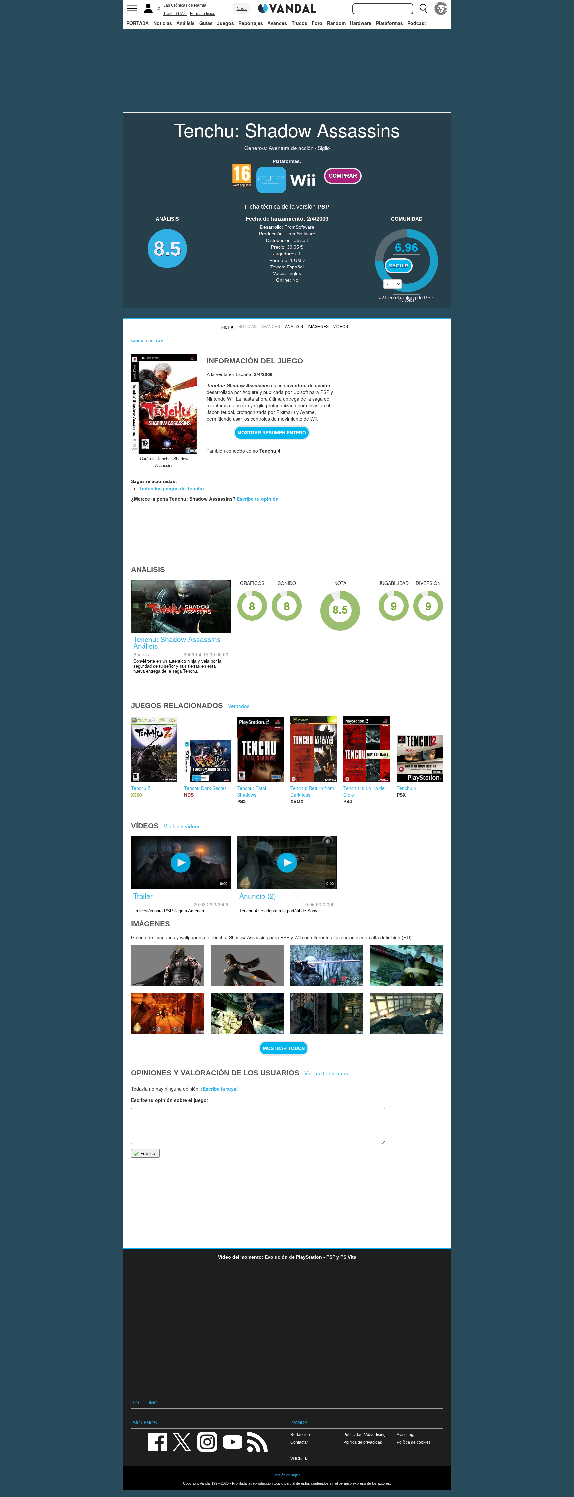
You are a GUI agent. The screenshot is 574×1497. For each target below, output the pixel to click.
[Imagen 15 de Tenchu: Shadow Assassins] (406, 1013)
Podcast (416, 23)
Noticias (162, 23)
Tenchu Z (141, 788)
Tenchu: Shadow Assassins (287, 129)
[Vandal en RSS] (257, 1441)
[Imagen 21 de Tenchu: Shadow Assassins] (247, 966)
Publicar (148, 1153)
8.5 (167, 248)
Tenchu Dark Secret (205, 788)
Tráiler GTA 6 (175, 13)
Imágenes (318, 326)
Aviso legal (407, 1434)
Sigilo (324, 147)
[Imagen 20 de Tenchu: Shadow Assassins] (326, 966)
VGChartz (299, 1458)
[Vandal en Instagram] (207, 1441)
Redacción (300, 1434)
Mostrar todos (284, 1048)
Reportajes (251, 23)
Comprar (343, 176)
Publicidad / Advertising (364, 1434)
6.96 (406, 246)
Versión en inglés (287, 1475)
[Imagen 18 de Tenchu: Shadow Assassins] (167, 1013)
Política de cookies (413, 1442)
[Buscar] (423, 8)
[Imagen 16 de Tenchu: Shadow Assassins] (326, 1013)
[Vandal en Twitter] (182, 1441)
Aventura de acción (291, 147)
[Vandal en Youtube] (232, 1441)
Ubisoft (300, 240)
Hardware (360, 23)
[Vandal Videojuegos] (287, 7)
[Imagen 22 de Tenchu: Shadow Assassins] (167, 966)
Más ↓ (242, 8)
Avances (277, 23)
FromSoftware (299, 227)
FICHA (227, 327)
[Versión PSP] (271, 180)
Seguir (398, 265)
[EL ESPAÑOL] (441, 8)
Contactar (299, 1442)
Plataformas (389, 23)
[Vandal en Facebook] (157, 1441)
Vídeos (340, 326)
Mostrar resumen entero (272, 432)
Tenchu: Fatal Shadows (251, 791)
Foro (317, 23)
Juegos (225, 23)
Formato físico (202, 13)
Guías (206, 23)
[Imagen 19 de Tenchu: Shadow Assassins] (406, 966)
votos (406, 300)
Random (336, 23)
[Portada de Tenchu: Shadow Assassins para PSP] (164, 404)
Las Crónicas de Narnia (184, 5)
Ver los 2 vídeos (182, 826)
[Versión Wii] (303, 179)
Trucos (299, 23)
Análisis (185, 23)
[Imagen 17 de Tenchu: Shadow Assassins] (247, 1013)
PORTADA (137, 23)
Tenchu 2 (406, 788)
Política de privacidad (362, 1442)
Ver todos (239, 705)
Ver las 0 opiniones (326, 1073)
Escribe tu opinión (258, 498)
